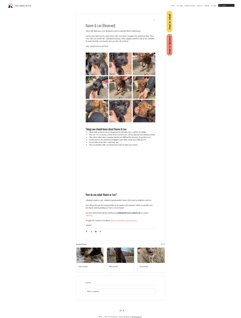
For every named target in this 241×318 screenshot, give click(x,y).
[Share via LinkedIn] (96, 231)
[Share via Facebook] (86, 231)
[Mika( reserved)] (120, 255)
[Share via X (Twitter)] (91, 231)
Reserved (88, 225)
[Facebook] (123, 311)
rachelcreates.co (137, 317)
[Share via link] (100, 231)
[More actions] (154, 20)
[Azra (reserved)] (151, 255)
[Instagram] (120, 311)
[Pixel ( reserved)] (90, 255)
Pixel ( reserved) (83, 266)
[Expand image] (97, 64)
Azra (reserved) (144, 266)
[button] (180, 5)
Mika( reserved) (113, 266)
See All (163, 244)
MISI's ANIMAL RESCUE (23, 5)
